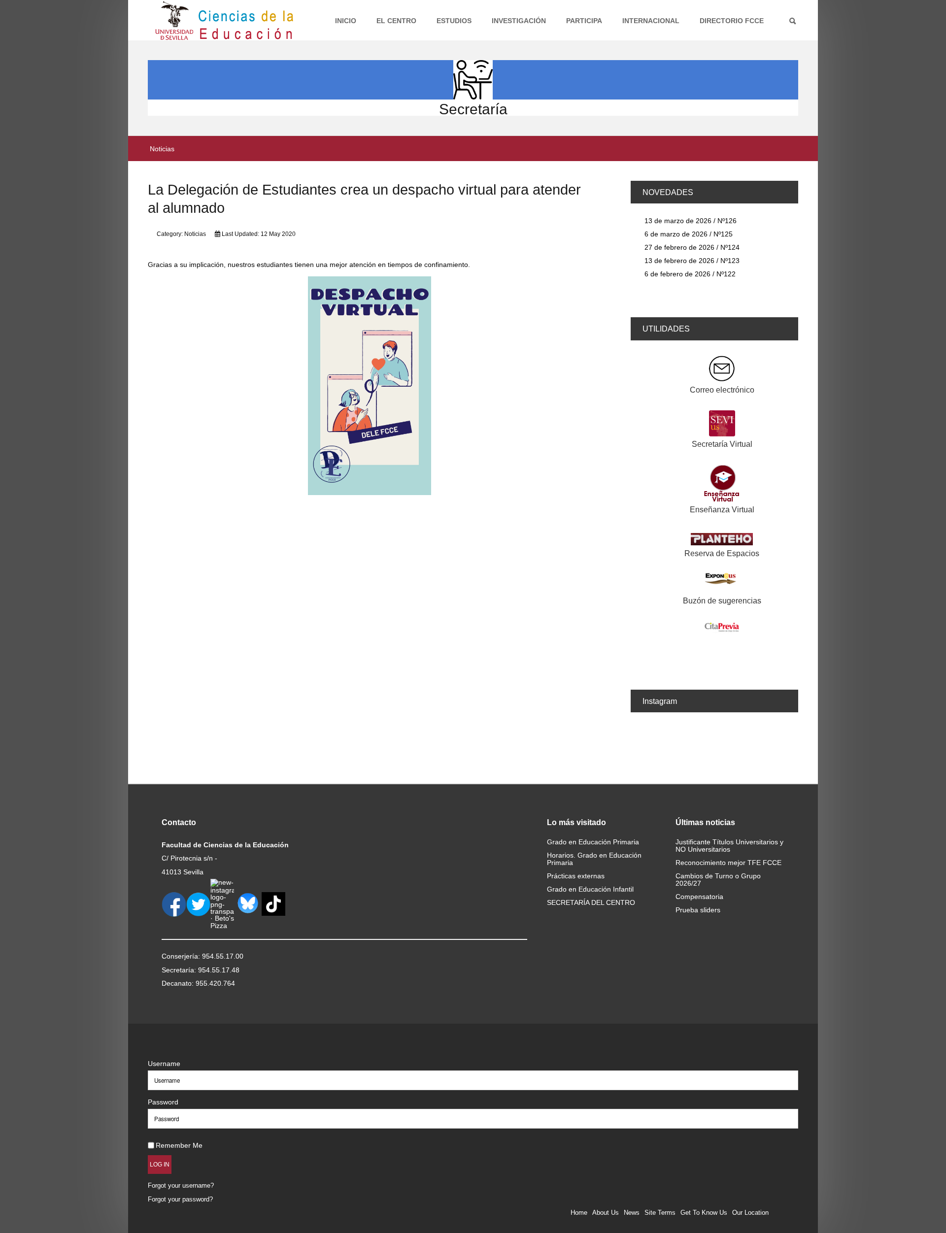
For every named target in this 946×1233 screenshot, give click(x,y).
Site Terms (660, 1212)
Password (163, 1102)
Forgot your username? (181, 1185)
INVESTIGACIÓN (519, 21)
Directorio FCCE (732, 21)
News (632, 1212)
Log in (159, 1164)
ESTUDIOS (454, 21)
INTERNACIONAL (650, 21)
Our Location (750, 1212)
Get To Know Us (703, 1212)
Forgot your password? (180, 1199)
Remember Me (179, 1145)
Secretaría (473, 109)
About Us (605, 1212)
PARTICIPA (584, 21)
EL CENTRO (396, 21)
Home (579, 1212)
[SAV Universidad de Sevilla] (169, 1047)
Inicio (345, 21)
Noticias (195, 234)
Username (164, 1063)
